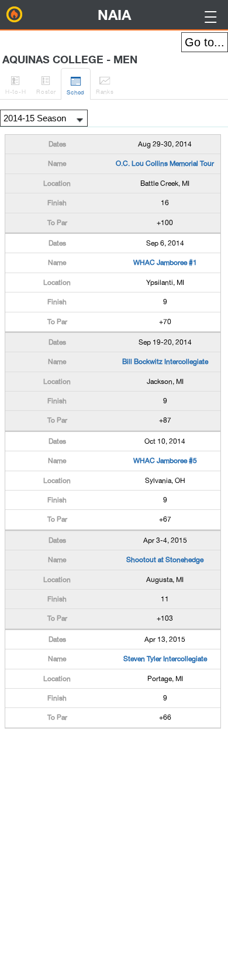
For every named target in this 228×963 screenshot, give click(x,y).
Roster (46, 84)
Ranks (105, 84)
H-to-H (15, 84)
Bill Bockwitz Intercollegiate (165, 362)
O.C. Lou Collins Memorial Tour (165, 163)
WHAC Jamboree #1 (165, 262)
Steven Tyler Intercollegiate (165, 659)
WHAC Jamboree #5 (165, 461)
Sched (76, 85)
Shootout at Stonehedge (164, 560)
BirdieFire (14, 14)
